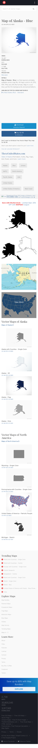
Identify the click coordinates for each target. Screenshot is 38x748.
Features (4, 647)
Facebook (5, 669)
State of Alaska (7, 157)
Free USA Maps (19, 715)
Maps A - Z (5, 632)
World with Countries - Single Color (14, 559)
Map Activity (5, 625)
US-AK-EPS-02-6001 (7, 399)
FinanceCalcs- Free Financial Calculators (15, 726)
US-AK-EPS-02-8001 (7, 375)
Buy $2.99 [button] (19, 134)
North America (17, 171)
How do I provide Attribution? (11, 149)
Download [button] (19, 126)
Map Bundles (5, 600)
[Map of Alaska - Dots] (19, 409)
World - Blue (8, 584)
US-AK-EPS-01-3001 (7, 423)
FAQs (3, 644)
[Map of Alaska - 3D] (19, 361)
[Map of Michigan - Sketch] (19, 526)
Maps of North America (10, 441)
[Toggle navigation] (34, 2)
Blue (14, 165)
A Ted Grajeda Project (9, 737)
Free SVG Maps (7, 715)
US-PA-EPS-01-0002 (7, 491)
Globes (4, 621)
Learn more (30, 145)
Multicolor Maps (6, 614)
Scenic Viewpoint (9, 570)
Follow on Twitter (25, 741)
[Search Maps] (33, 9)
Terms (3, 662)
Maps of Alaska (7, 325)
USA (18, 177)
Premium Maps (6, 603)
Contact (4, 655)
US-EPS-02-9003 (6, 515)
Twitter (4, 673)
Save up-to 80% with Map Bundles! (19, 685)
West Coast (28, 189)
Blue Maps (5, 618)
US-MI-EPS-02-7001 (7, 539)
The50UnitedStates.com (13, 153)
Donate (19, 732)
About (3, 640)
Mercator (5, 75)
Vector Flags (6, 717)
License (4, 651)
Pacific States (7, 177)
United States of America (11, 189)
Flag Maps (5, 611)
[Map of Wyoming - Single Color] (19, 454)
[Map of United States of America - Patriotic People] (19, 502)
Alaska (5, 165)
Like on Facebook (9, 741)
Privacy (4, 658)
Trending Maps (6, 629)
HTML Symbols (6, 724)
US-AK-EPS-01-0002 (7, 351)
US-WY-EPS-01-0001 (7, 467)
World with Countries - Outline (13, 563)
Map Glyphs (5, 728)
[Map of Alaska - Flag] (19, 385)
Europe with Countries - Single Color (15, 566)
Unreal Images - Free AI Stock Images (14, 720)
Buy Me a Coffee (7, 665)
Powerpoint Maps (7, 607)
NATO (5, 171)
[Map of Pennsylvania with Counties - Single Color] (19, 478)
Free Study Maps (25, 722)
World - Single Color (10, 581)
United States (7, 183)
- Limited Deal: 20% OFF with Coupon (19, 204)
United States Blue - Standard (13, 92)
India (5, 592)
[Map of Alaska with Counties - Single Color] (19, 337)
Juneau (23, 165)
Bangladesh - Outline (10, 574)
